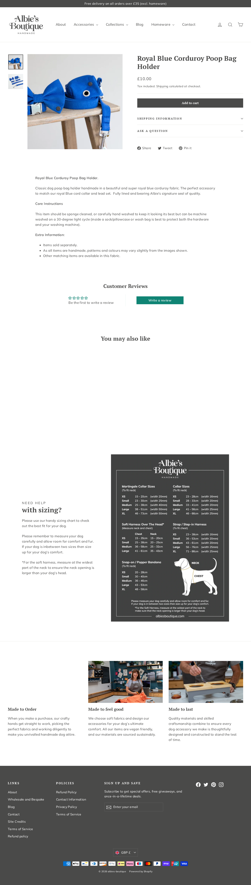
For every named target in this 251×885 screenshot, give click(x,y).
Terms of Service (20, 829)
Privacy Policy (66, 807)
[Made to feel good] (125, 682)
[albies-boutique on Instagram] (221, 784)
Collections (115, 24)
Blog (140, 24)
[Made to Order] (45, 682)
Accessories (84, 24)
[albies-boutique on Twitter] (206, 784)
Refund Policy (66, 792)
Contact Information (71, 799)
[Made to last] (206, 682)
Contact (188, 24)
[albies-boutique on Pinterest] (213, 784)
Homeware (161, 24)
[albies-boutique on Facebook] (198, 784)
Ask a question (152, 131)
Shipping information (159, 118)
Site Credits (17, 821)
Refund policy (18, 836)
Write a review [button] (159, 300)
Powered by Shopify (140, 871)
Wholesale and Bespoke (26, 799)
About (61, 24)
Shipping (162, 86)
